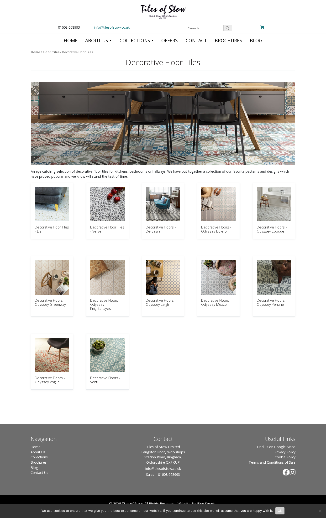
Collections (39, 457)
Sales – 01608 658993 (163, 474)
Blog (34, 467)
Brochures (39, 462)
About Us (38, 452)
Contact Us (39, 472)
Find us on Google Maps (276, 447)
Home (35, 52)
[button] (38, 123)
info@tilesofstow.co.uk (112, 27)
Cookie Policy (285, 457)
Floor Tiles (51, 52)
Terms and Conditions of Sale (272, 462)
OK (280, 511)
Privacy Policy (284, 452)
